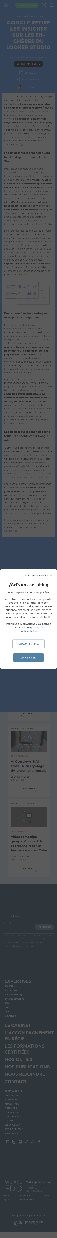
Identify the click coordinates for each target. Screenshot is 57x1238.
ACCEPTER (28, 657)
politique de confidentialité (32, 629)
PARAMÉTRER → (28, 644)
